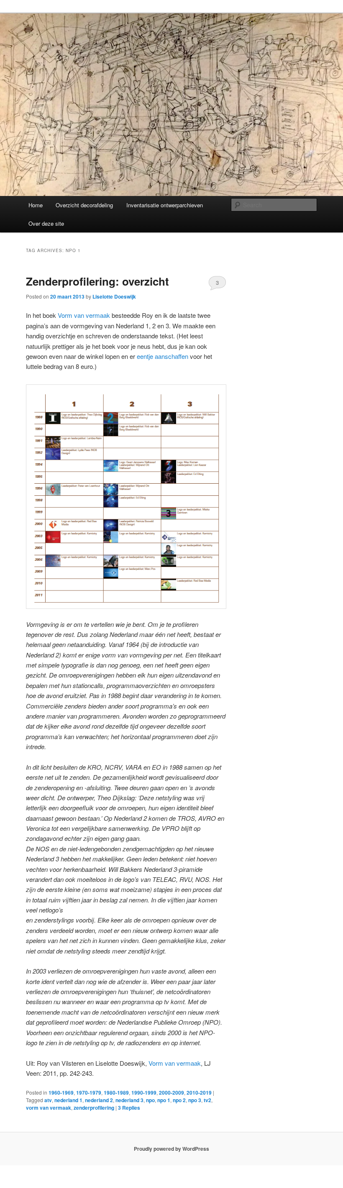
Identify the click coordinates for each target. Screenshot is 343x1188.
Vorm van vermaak (84, 315)
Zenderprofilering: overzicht (97, 281)
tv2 (207, 1100)
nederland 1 (68, 1100)
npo (150, 1100)
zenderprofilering (94, 1107)
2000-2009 (171, 1092)
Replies (129, 1107)
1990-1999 (143, 1092)
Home (35, 205)
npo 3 (194, 1100)
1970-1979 (88, 1092)
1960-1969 (61, 1092)
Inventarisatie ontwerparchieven (164, 205)
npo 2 (179, 1100)
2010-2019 (199, 1092)
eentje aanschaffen (162, 356)
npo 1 (163, 1100)
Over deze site (46, 223)
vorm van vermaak (48, 1107)
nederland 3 (129, 1100)
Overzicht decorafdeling (84, 205)
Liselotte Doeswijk (114, 296)
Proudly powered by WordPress (171, 1148)
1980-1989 (116, 1092)
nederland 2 (99, 1100)
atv (48, 1100)
